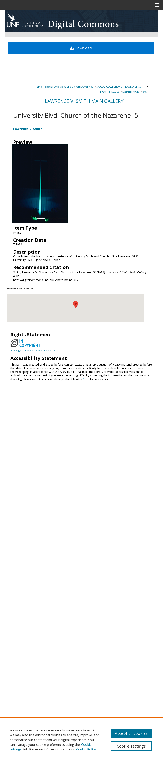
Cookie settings (131, 746)
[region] (81, 739)
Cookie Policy (86, 749)
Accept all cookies (131, 733)
